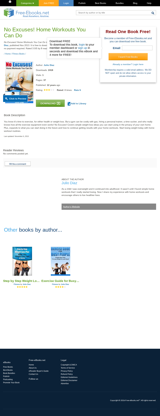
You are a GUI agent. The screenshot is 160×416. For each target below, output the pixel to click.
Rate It (77, 90)
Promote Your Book (11, 383)
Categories (26, 3)
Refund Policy (67, 374)
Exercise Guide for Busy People (60, 281)
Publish (82, 3)
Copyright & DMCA (69, 365)
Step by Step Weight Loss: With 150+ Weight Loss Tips (22, 281)
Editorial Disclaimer (69, 380)
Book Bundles (9, 373)
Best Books (100, 3)
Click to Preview (17, 98)
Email (116, 48)
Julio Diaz (49, 65)
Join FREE (49, 3)
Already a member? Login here (128, 64)
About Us (33, 368)
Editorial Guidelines (69, 377)
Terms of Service (68, 368)
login (82, 44)
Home (31, 365)
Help (149, 3)
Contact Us (33, 374)
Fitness (17, 284)
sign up (82, 47)
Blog (135, 3)
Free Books (8, 367)
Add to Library (78, 103)
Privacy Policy (67, 371)
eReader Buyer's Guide (39, 371)
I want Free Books (128, 56)
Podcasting (8, 379)
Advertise (65, 383)
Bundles (120, 3)
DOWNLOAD (48, 103)
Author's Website (71, 206)
